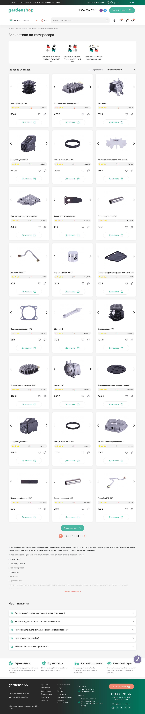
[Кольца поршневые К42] (72, 143)
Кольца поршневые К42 (64, 160)
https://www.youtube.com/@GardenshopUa (125, 707)
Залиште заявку (120, 10)
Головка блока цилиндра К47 (23, 385)
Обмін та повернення (42, 2)
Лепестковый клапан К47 (21, 498)
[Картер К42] (116, 87)
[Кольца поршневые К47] (72, 425)
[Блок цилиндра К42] (29, 87)
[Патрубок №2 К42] (29, 256)
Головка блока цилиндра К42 (66, 103)
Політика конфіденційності (18, 697)
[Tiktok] (115, 2)
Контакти (56, 2)
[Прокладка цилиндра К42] (29, 312)
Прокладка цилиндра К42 (21, 329)
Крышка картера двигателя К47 (111, 442)
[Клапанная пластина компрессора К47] (116, 369)
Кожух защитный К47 (19, 442)
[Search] (107, 20)
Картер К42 (102, 103)
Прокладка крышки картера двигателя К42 (116, 273)
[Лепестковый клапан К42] (72, 200)
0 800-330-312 (86, 10)
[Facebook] (111, 2)
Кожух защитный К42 (19, 160)
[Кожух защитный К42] (29, 143)
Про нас (12, 2)
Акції (59, 688)
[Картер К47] (72, 369)
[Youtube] (118, 2)
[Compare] (44, 114)
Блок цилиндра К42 (19, 103)
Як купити (61, 694)
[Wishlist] (39, 114)
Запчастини (33, 28)
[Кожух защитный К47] (29, 425)
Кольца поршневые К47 (64, 442)
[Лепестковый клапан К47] (29, 482)
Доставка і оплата (24, 2)
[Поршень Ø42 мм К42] (72, 256)
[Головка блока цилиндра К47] (29, 369)
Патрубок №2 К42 (18, 273)
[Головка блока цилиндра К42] (72, 87)
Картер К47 (59, 385)
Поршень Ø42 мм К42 (63, 273)
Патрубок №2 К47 (105, 498)
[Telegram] (121, 2)
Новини (44, 700)
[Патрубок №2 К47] (116, 482)
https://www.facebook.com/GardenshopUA (117, 707)
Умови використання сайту (19, 693)
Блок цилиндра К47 (106, 329)
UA (130, 2)
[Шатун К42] (72, 312)
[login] (114, 20)
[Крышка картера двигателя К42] (29, 200)
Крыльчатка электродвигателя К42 (112, 160)
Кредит (60, 691)
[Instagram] (108, 2)
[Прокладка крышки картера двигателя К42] (116, 256)
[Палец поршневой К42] (116, 200)
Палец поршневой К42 (107, 216)
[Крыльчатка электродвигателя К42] (116, 143)
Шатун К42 (58, 329)
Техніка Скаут (46, 694)
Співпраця (45, 688)
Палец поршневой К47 (63, 498)
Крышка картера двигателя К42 (24, 216)
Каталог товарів (21, 28)
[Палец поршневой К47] (72, 482)
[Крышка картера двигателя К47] (116, 425)
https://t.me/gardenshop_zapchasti (129, 707)
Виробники (46, 691)
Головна (11, 28)
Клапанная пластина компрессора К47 (114, 385)
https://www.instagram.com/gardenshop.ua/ (113, 707)
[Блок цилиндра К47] (116, 312)
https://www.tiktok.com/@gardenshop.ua (121, 707)
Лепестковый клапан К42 (64, 216)
